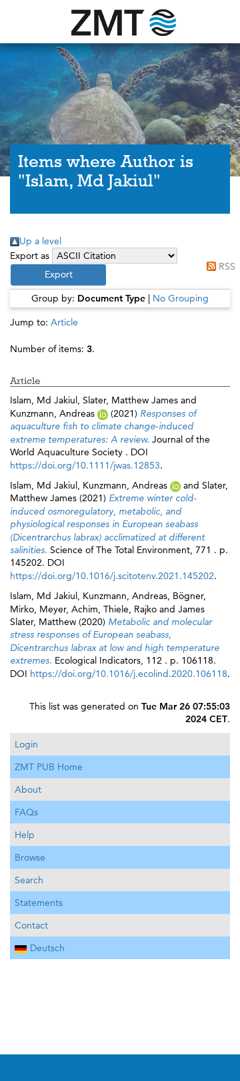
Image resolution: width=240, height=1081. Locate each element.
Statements (39, 903)
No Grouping (181, 298)
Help (25, 835)
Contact (31, 925)
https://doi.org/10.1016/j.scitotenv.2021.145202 (112, 576)
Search (29, 880)
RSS (227, 266)
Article (64, 322)
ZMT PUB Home (49, 767)
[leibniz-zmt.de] (120, 21)
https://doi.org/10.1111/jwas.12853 (85, 465)
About (28, 789)
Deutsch (47, 948)
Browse (30, 857)
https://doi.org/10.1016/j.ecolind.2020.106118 (128, 674)
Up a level (40, 241)
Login (26, 744)
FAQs (26, 812)
